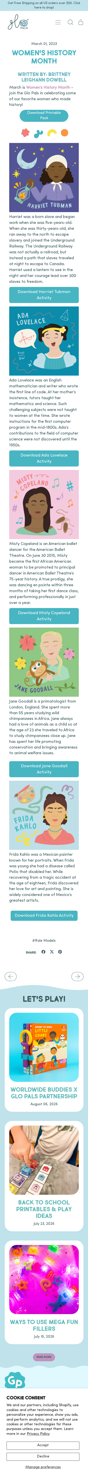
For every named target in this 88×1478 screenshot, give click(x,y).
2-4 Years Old (19, 783)
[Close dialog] (9, 9)
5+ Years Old (19, 796)
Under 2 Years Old (19, 770)
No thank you (19, 809)
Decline (43, 1456)
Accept (43, 1445)
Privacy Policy (38, 1434)
